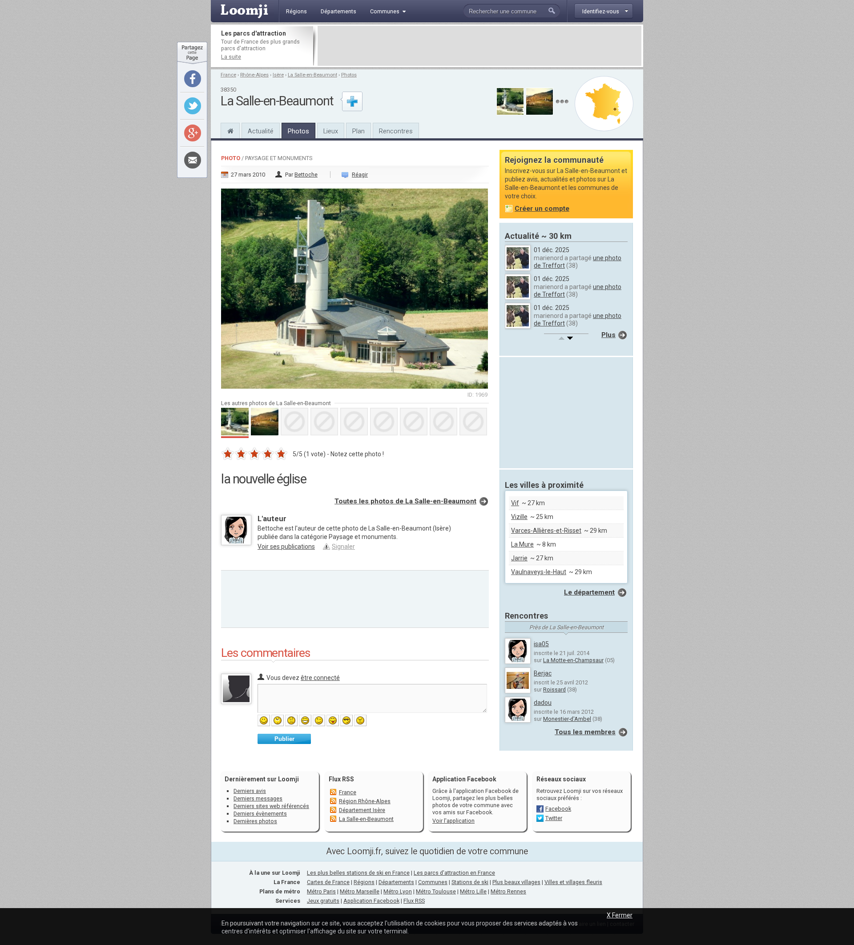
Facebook (558, 808)
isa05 (541, 643)
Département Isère (362, 810)
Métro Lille (473, 891)
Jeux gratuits (323, 900)
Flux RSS (341, 779)
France (228, 75)
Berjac (543, 673)
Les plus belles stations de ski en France (358, 872)
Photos (349, 75)
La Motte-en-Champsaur (573, 660)
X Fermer (619, 915)
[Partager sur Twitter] (192, 105)
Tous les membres (585, 732)
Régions (364, 882)
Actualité (261, 131)
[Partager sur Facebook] (192, 78)
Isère (278, 75)
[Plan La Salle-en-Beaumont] (604, 103)
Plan (358, 131)
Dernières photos (255, 821)
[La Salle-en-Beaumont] (230, 130)
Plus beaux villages (516, 882)
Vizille (519, 516)
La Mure (522, 544)
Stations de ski (469, 882)
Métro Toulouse (436, 891)
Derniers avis (250, 791)
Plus (608, 335)
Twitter (553, 818)
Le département (589, 592)
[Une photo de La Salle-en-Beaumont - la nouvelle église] (355, 286)
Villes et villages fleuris (573, 882)
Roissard (554, 689)
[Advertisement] (479, 46)
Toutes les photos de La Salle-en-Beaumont (405, 501)
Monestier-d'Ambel (567, 719)
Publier (284, 739)
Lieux (330, 131)
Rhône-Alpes (254, 75)
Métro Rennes (508, 891)
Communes (432, 882)
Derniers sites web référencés (271, 806)
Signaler (343, 546)
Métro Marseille (359, 891)
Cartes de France (328, 882)
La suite (231, 56)
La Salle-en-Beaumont (312, 75)
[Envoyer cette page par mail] (192, 160)
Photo (230, 158)
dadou (543, 702)
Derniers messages (258, 798)
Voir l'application (453, 820)
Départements (396, 882)
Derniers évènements (260, 813)
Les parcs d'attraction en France (454, 872)
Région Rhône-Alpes (365, 801)
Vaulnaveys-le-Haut (538, 571)
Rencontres (396, 131)
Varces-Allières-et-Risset (546, 530)
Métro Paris (321, 891)
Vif (515, 503)
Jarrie (519, 558)
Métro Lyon (397, 891)
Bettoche (306, 174)
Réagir (360, 174)
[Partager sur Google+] (192, 133)
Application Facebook (371, 900)
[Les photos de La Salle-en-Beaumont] (562, 102)
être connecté (320, 677)
